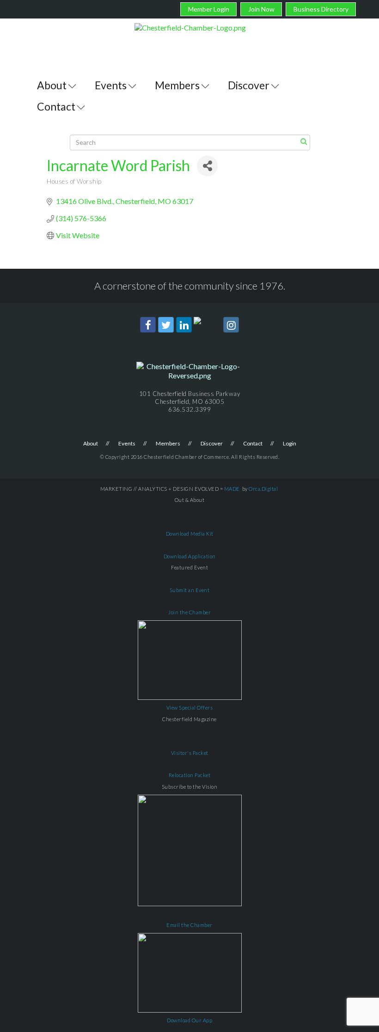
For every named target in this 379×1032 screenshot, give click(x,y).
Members (177, 85)
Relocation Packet (190, 775)
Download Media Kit (190, 534)
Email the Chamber (189, 925)
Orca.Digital (263, 489)
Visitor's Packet (189, 753)
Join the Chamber (189, 612)
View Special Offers (189, 707)
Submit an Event (190, 590)
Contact (56, 106)
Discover (248, 85)
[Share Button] (207, 165)
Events (111, 85)
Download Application (190, 556)
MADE (232, 489)
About (52, 85)
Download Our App (189, 1020)
